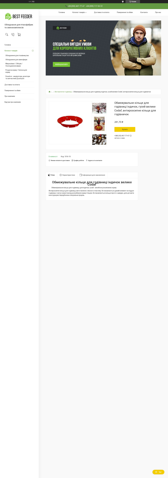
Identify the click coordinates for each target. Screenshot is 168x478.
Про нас (158, 12)
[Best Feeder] (19, 16)
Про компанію (10, 96)
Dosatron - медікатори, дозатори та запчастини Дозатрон (17, 77)
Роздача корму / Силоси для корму (16, 71)
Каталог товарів (11, 51)
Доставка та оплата (12, 85)
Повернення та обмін (12, 90)
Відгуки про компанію (13, 102)
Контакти (144, 12)
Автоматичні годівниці (63, 92)
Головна (8, 45)
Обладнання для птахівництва (17, 55)
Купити (125, 129)
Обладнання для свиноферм (16, 60)
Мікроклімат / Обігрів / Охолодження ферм (13, 65)
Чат (160, 472)
